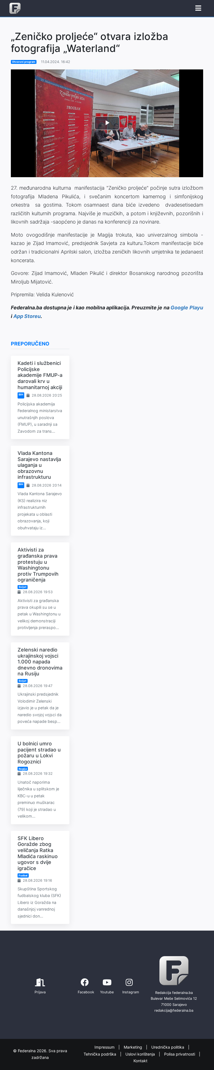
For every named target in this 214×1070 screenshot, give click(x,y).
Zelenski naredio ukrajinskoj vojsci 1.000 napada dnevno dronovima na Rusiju (40, 661)
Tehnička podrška (100, 1054)
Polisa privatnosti (180, 1054)
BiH (21, 394)
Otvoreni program (23, 61)
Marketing (133, 1047)
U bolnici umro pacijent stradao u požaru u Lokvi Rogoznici (39, 753)
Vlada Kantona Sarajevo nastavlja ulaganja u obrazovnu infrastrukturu (39, 465)
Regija (23, 768)
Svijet (22, 586)
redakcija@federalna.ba (173, 1010)
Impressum (105, 1047)
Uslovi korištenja (140, 1054)
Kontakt (140, 1060)
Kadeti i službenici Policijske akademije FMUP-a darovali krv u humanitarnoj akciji (40, 375)
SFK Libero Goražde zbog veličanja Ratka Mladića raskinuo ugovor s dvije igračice (38, 853)
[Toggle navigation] (198, 8)
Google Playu (187, 307)
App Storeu (27, 316)
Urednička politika (168, 1047)
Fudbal (23, 875)
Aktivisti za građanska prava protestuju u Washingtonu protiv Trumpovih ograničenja (38, 565)
